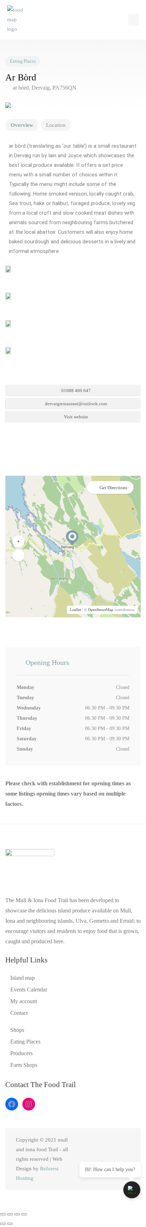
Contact (19, 1013)
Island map (22, 978)
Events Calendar (28, 989)
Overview (22, 125)
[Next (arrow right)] (10, 1224)
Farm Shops (23, 1065)
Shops (17, 1030)
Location (56, 125)
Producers (21, 1053)
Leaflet (75, 609)
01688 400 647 (75, 390)
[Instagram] (28, 1104)
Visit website (75, 416)
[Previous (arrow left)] (3, 1224)
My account (23, 1001)
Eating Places (23, 61)
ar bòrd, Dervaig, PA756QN (44, 88)
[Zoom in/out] (3, 1214)
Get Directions (113, 487)
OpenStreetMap (100, 609)
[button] (133, 20)
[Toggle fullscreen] (10, 1214)
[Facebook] (11, 1104)
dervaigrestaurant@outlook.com (75, 403)
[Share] (17, 1214)
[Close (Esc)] (24, 1214)
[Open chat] (131, 1189)
